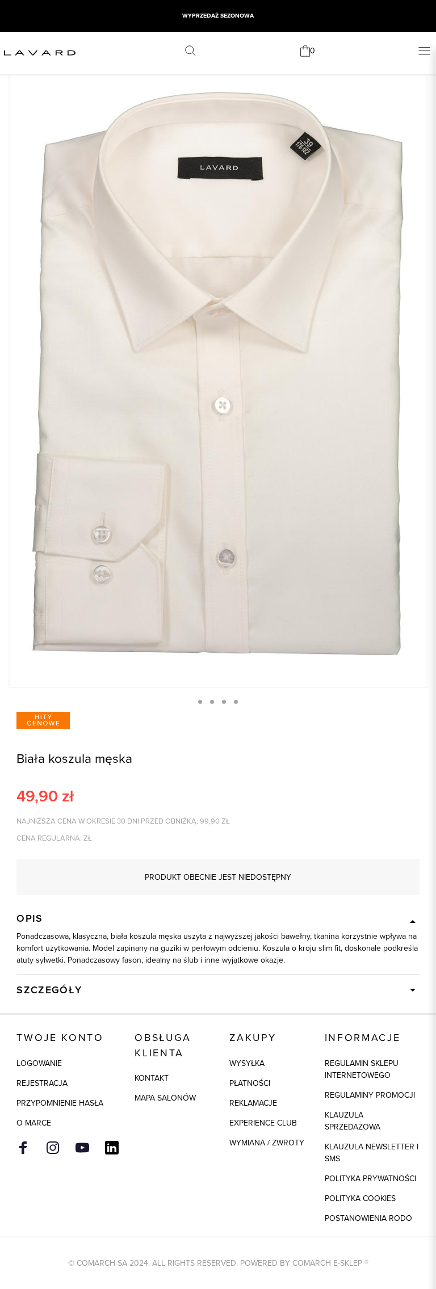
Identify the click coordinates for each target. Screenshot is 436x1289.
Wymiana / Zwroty (266, 1142)
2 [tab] (212, 702)
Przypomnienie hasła (59, 1103)
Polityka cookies (360, 1198)
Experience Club (263, 1122)
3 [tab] (224, 702)
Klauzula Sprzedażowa (352, 1120)
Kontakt (152, 1078)
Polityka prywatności (370, 1178)
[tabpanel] (218, 374)
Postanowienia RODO (368, 1218)
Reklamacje (253, 1103)
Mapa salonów (165, 1097)
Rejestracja (42, 1083)
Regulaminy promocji (370, 1095)
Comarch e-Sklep (327, 1263)
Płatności (249, 1083)
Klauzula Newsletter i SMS (371, 1152)
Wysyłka (247, 1063)
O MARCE (33, 1122)
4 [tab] (236, 702)
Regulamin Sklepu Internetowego (362, 1069)
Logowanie (39, 1063)
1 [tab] (200, 702)
